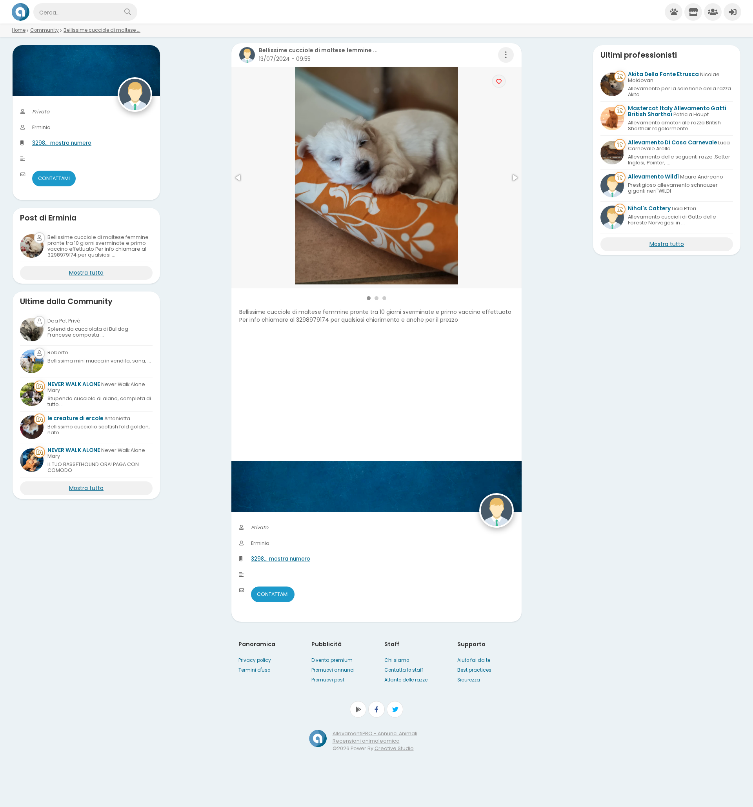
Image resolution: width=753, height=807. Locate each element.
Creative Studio (394, 748)
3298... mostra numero (280, 559)
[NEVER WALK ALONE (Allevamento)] (32, 394)
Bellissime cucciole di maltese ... (102, 30)
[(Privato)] (32, 329)
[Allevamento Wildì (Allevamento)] (612, 185)
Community (44, 30)
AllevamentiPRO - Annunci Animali (375, 733)
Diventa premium (332, 660)
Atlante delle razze (405, 680)
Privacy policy (254, 660)
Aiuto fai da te (473, 660)
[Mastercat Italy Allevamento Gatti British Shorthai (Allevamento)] (612, 118)
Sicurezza (468, 680)
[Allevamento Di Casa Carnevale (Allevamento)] (612, 152)
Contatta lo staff (403, 670)
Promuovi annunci (333, 670)
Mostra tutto (86, 273)
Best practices (474, 670)
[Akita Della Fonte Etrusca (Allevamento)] (612, 84)
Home (18, 30)
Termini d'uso (254, 670)
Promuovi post (327, 680)
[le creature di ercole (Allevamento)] (32, 427)
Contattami (273, 594)
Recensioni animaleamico (366, 741)
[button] (238, 177)
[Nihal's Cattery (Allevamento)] (612, 217)
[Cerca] (127, 12)
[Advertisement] (376, 406)
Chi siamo (396, 660)
